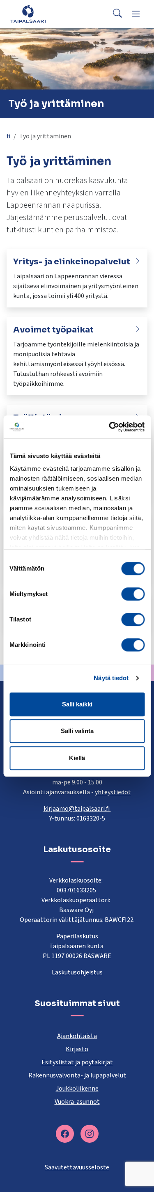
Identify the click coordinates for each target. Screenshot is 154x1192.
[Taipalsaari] (28, 14)
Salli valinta (77, 730)
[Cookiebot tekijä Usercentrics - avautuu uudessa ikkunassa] (110, 427)
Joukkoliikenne (77, 1088)
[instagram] (89, 1134)
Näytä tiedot (111, 677)
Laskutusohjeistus (77, 972)
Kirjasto (77, 1049)
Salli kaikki (77, 704)
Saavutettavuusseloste (77, 1167)
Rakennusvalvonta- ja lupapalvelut (77, 1075)
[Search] (117, 14)
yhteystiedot (113, 792)
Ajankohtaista (77, 1036)
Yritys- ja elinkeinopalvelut (71, 262)
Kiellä (77, 757)
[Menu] (136, 14)
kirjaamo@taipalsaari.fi (77, 808)
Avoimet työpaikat (53, 330)
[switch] (133, 594)
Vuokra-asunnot (77, 1101)
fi (8, 136)
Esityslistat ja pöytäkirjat (77, 1062)
